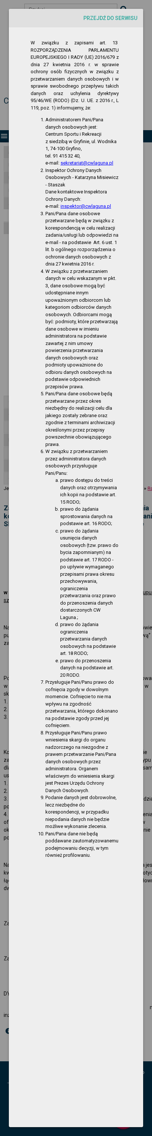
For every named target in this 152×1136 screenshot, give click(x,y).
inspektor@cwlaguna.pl (86, 206)
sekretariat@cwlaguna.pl (87, 163)
